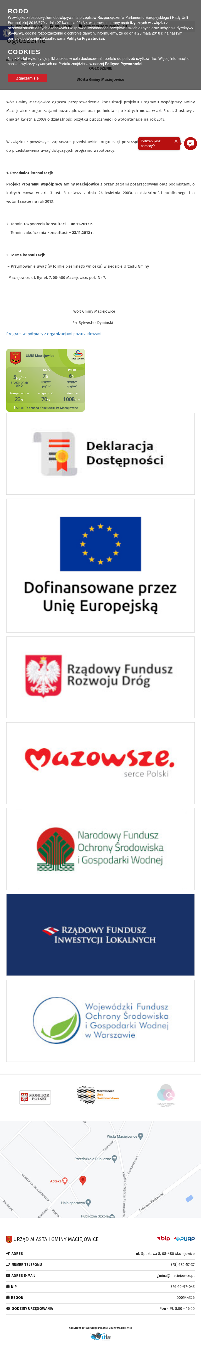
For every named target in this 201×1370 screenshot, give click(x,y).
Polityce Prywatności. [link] (124, 63)
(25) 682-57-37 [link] (183, 1264)
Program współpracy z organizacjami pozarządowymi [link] (53, 333)
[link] (100, 455)
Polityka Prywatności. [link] (85, 38)
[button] (190, 143)
